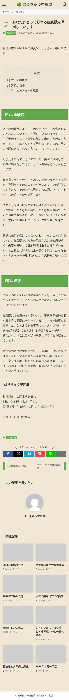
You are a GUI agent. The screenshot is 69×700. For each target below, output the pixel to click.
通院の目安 (18, 85)
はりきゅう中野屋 (27, 90)
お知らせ (11, 33)
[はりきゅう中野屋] (34, 4)
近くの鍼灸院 (19, 79)
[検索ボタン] (64, 4)
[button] (8, 454)
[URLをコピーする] (61, 454)
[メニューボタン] (4, 4)
